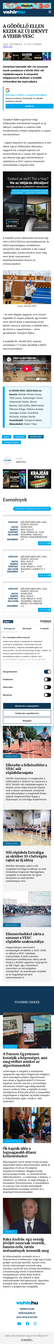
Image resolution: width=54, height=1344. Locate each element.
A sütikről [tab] (44, 628)
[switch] (47, 680)
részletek (44, 543)
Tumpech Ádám (11, 442)
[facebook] (27, 1324)
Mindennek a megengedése (27, 706)
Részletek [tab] (27, 628)
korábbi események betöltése (32, 508)
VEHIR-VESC (36, 436)
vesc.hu (7, 46)
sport (6, 436)
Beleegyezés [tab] (9, 628)
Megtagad (27, 721)
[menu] (50, 12)
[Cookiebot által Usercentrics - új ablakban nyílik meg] (40, 621)
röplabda (19, 436)
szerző (19, 458)
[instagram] (35, 1324)
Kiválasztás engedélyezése (27, 713)
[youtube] (19, 1324)
